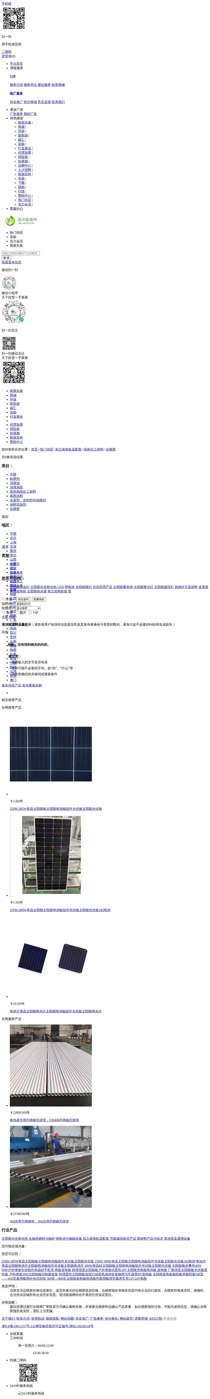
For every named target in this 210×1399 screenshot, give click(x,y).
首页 (34, 449)
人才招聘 (24, 170)
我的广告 (30, 114)
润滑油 (15, 483)
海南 (13, 628)
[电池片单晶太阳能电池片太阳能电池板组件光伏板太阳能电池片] (51, 996)
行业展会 (24, 148)
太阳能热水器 (37, 591)
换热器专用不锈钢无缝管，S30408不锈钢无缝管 (44, 1120)
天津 (13, 546)
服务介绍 (16, 85)
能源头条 (24, 122)
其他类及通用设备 (177, 1238)
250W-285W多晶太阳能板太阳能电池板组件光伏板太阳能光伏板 (56, 808)
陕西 (13, 650)
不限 (13, 474)
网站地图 (67, 1318)
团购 (21, 187)
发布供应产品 (11, 685)
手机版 (6, 3)
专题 (21, 178)
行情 (21, 191)
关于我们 (8, 1318)
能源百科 (24, 174)
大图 (5, 617)
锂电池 (70, 587)
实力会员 (24, 204)
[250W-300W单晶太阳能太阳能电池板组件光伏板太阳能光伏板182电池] (51, 895)
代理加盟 (24, 152)
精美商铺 (58, 85)
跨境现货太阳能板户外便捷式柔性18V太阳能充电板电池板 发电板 (119, 1270)
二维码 (6, 52)
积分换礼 (111, 1318)
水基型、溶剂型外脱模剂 (28, 500)
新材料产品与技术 (150, 1238)
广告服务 (16, 114)
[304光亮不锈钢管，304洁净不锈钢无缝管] (51, 1206)
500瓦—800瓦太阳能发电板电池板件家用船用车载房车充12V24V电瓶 (97, 1278)
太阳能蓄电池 (123, 587)
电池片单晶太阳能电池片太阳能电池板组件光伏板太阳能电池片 (56, 1011)
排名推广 (16, 102)
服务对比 (30, 85)
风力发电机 (18, 591)
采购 (21, 144)
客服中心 (16, 208)
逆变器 (203, 587)
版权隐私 (52, 1318)
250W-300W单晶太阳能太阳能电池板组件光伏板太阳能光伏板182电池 (60, 910)
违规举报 (141, 1318)
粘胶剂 (15, 478)
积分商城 (30, 102)
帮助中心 (24, 195)
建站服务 (44, 85)
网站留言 (126, 1318)
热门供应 (24, 200)
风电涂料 (16, 496)
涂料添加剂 (18, 504)
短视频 (23, 161)
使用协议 (37, 1318)
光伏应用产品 (102, 587)
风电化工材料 (94, 449)
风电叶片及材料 (186, 587)
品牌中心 (24, 165)
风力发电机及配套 (68, 449)
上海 (13, 542)
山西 (13, 559)
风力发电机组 (57, 591)
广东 (13, 620)
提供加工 (16, 581)
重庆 (13, 551)
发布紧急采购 (32, 685)
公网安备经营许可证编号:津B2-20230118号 (63, 1326)
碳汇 (21, 139)
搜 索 (6, 257)
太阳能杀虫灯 (20, 587)
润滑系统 (16, 487)
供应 (13, 568)
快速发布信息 (11, 262)
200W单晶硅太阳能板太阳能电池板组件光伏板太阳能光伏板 (127, 1265)
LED (60, 587)
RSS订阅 (155, 1318)
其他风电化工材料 (23, 491)
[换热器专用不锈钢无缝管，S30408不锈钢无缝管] (51, 1105)
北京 (13, 538)
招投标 (23, 157)
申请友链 (170, 1318)
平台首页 (16, 63)
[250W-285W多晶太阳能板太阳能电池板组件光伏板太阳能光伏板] (51, 794)
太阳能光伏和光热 (43, 587)
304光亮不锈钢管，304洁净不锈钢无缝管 (39, 1221)
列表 (12, 617)
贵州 (13, 637)
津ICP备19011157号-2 (17, 1326)
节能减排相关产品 (123, 1238)
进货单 (6, 56)
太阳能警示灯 (143, 587)
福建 (13, 594)
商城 (21, 127)
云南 (13, 641)
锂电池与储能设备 (69, 1238)
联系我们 (58, 102)
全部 (13, 564)
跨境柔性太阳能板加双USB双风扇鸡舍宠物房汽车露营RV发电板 (105, 1274)
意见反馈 (44, 102)
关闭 (5, 632)
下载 (21, 182)
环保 (21, 131)
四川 (13, 632)
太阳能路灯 (83, 587)
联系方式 (23, 1318)
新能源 (23, 135)
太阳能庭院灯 (164, 587)
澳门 (13, 680)
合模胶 (111, 449)
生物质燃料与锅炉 (42, 1238)
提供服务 (16, 572)
